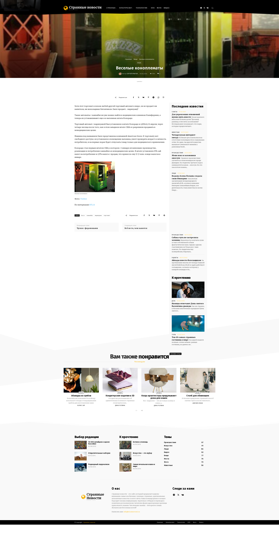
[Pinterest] (148, 97)
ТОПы (174, 334)
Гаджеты (175, 257)
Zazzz (83, 215)
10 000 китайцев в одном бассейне (99, 443)
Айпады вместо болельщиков (186, 260)
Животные (176, 132)
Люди (174, 173)
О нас (116, 488)
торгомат (107, 215)
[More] (164, 215)
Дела (173, 301)
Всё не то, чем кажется (136, 228)
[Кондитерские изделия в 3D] (120, 380)
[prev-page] (136, 410)
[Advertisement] (139, 87)
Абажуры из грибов (81, 395)
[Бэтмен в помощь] (125, 445)
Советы (174, 111)
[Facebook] (133, 97)
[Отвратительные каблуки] (81, 456)
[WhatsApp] (158, 97)
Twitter (83, 199)
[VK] (143, 97)
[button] (212, 8)
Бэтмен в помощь (140, 442)
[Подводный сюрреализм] (81, 467)
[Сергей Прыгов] (120, 73)
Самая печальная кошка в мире (144, 465)
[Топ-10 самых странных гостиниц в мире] (188, 323)
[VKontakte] (207, 8)
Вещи (135, 59)
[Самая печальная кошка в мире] (125, 467)
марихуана (98, 215)
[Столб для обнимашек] (197, 380)
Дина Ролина (120, 405)
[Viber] (163, 97)
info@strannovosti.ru (131, 512)
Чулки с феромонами (87, 228)
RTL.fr (92, 205)
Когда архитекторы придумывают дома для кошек (158, 396)
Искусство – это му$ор (142, 453)
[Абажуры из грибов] (81, 380)
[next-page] (142, 410)
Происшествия (177, 152)
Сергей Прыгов (132, 73)
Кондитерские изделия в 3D (120, 395)
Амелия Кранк (198, 403)
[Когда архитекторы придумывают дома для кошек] (158, 380)
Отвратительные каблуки (99, 453)
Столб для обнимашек (197, 395)
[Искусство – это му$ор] (125, 456)
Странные (128, 59)
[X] (204, 8)
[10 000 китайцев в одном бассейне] (81, 445)
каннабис (90, 215)
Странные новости (89, 522)
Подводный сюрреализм (98, 464)
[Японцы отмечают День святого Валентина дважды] (188, 290)
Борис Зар (81, 405)
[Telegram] (201, 8)
